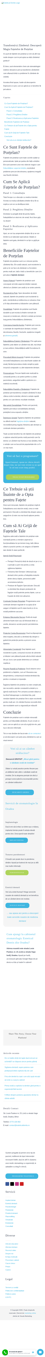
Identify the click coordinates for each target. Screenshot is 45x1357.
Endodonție (9, 1223)
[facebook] (7, 1184)
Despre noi (9, 1253)
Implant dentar (10, 1200)
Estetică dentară (11, 1203)
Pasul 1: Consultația (14, 111)
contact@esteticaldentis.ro (19, 1125)
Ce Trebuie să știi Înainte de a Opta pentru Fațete (20, 127)
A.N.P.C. (8, 1297)
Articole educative (11, 1244)
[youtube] (22, 1184)
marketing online (30, 1313)
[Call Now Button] (5, 1352)
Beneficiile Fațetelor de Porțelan (16, 122)
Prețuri (7, 1266)
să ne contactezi (34, 733)
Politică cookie (10, 1294)
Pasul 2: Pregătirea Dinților (17, 114)
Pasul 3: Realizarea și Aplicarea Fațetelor (23, 118)
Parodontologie (10, 1207)
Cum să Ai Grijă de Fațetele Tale (16, 133)
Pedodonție (9, 1210)
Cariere (8, 1270)
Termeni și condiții (11, 1287)
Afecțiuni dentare (11, 1247)
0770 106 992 (15, 1122)
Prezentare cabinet (12, 1260)
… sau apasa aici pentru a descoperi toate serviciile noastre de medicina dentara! (22, 917)
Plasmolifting (10, 1216)
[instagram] (17, 1184)
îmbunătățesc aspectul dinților (14, 168)
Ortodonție (9, 1220)
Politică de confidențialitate (14, 1291)
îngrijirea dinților (23, 421)
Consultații (9, 1226)
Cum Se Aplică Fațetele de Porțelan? (18, 107)
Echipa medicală (11, 1257)
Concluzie (8, 136)
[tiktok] (12, 1184)
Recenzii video (10, 1250)
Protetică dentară (11, 1213)
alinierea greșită (11, 336)
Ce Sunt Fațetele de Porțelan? (16, 103)
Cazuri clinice (10, 1263)
